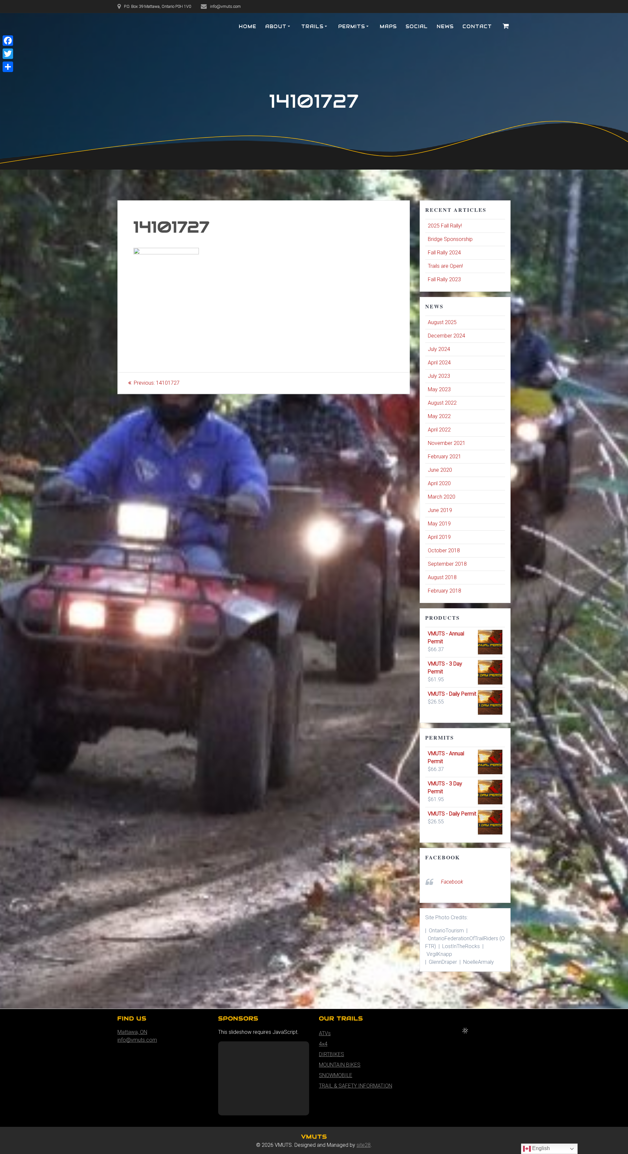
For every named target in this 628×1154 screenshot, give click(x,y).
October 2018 (444, 550)
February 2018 (444, 591)
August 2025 (442, 322)
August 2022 (442, 403)
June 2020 (440, 470)
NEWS (445, 26)
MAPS (388, 26)
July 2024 (439, 349)
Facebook (442, 857)
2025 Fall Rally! (445, 226)
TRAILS (312, 26)
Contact (477, 26)
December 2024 (446, 336)
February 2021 (444, 456)
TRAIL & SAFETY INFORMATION (355, 1086)
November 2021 (446, 443)
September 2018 (447, 564)
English (540, 1148)
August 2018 (442, 577)
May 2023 (439, 389)
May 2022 (439, 416)
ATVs (325, 1033)
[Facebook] (7, 40)
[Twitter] (7, 53)
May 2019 (439, 524)
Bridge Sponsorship (450, 239)
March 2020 (441, 497)
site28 (364, 1145)
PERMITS (351, 26)
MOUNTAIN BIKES (339, 1065)
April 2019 (439, 537)
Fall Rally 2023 (444, 279)
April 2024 (439, 362)
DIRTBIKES (331, 1054)
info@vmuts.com (137, 1040)
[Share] (7, 66)
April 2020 (439, 483)
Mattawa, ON (132, 1032)
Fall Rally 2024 (444, 252)
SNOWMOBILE (335, 1075)
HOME (247, 26)
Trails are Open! (445, 266)
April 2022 (439, 430)
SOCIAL (417, 26)
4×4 (323, 1044)
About (276, 26)
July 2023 (439, 376)
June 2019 (440, 510)
